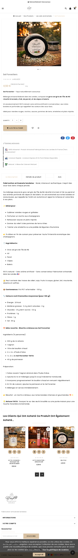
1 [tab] (38, 69)
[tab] (50, 176)
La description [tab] (12, 177)
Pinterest (73, 138)
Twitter (68, 138)
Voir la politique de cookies (56, 550)
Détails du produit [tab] (33, 177)
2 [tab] (40, 69)
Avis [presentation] (59, 177)
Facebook (63, 138)
